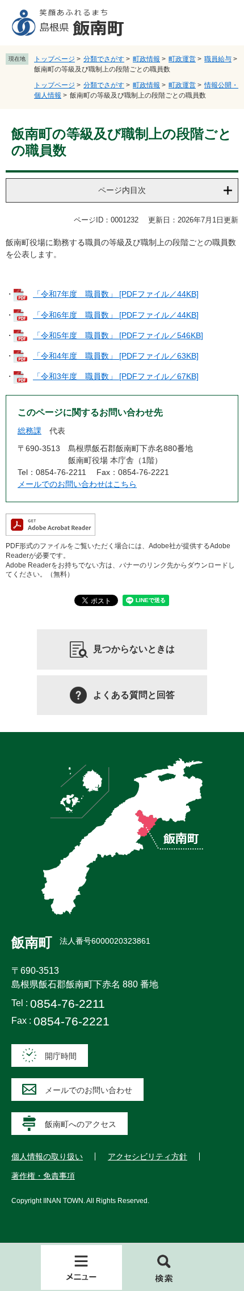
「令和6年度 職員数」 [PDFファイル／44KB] (116, 314)
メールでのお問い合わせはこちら (77, 484)
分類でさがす (103, 59)
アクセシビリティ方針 (147, 1156)
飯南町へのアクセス (80, 1124)
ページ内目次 (122, 190)
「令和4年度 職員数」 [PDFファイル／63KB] (116, 355)
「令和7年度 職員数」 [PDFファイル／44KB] (116, 293)
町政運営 (182, 59)
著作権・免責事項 (43, 1175)
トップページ (54, 59)
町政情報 (146, 59)
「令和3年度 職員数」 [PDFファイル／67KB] (116, 376)
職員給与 (218, 59)
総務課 (29, 430)
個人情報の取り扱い (47, 1156)
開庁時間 (61, 1056)
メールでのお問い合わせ (88, 1090)
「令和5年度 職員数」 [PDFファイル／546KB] (118, 335)
